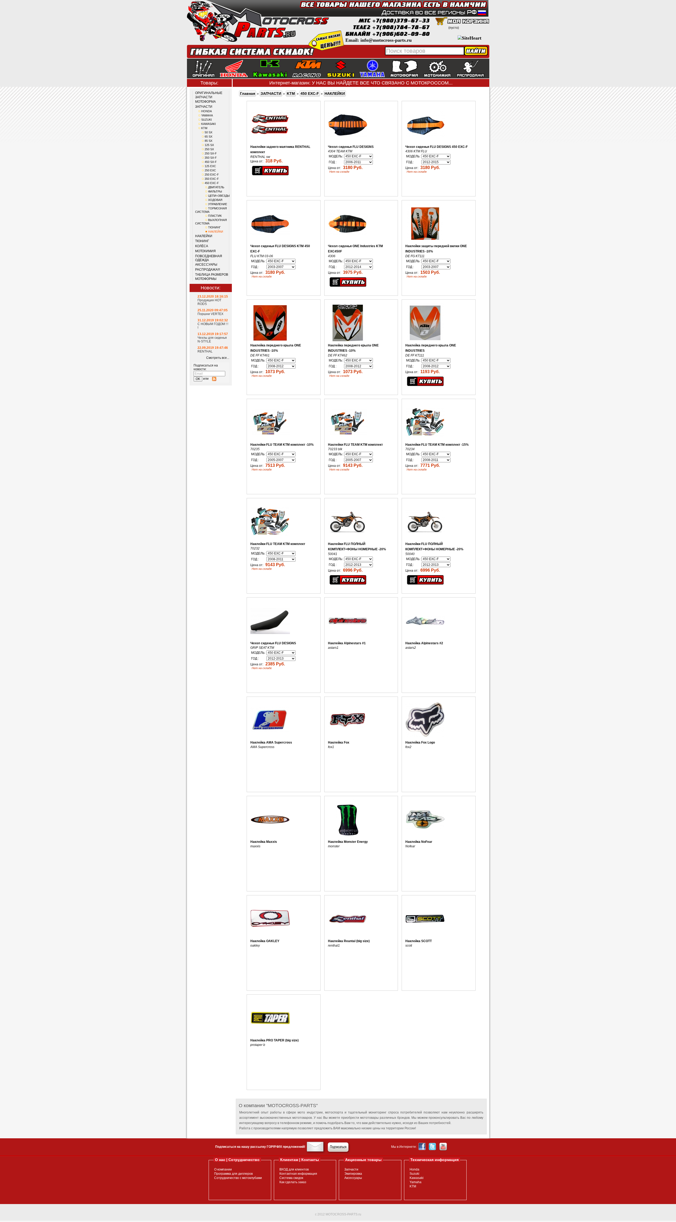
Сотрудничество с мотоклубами (238, 1178)
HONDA (206, 111)
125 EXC (210, 166)
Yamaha (415, 1182)
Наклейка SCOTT (418, 941)
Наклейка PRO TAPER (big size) (274, 1040)
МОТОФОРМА (205, 102)
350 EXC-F (212, 178)
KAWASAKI (208, 123)
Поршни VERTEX (210, 314)
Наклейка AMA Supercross (271, 742)
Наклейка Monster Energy (348, 842)
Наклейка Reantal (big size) (349, 941)
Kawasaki (417, 1178)
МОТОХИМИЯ (205, 251)
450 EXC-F (212, 183)
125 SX (209, 145)
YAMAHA (207, 115)
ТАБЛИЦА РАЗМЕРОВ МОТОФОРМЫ (211, 277)
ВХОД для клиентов (294, 1169)
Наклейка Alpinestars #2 (424, 643)
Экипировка (353, 1174)
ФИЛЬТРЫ (215, 191)
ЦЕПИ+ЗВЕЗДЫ (219, 195)
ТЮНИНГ (214, 227)
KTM (204, 128)
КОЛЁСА (201, 246)
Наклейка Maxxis (263, 842)
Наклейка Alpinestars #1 (347, 643)
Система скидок (291, 1178)
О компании (223, 1169)
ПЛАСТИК (215, 215)
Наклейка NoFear (418, 842)
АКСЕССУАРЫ (206, 264)
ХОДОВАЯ (215, 199)
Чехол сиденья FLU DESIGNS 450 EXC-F (436, 147)
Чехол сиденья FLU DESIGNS (351, 147)
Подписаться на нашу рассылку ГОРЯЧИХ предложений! (260, 1147)
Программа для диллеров (233, 1174)
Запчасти (351, 1169)
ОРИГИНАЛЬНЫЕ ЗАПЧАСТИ (208, 95)
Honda (414, 1169)
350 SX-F (211, 157)
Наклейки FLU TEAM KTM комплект (355, 444)
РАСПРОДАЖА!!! (207, 269)
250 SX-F (211, 153)
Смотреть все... (217, 358)
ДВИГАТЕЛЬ (216, 187)
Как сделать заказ (292, 1182)
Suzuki (414, 1174)
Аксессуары (353, 1178)
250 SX (209, 149)
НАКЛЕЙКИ (215, 231)
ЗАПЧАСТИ (203, 107)
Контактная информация (298, 1174)
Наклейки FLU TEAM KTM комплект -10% (282, 444)
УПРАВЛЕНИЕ (217, 204)
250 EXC (210, 170)
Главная (247, 93)
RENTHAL (205, 351)
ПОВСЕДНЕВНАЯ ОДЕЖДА (208, 258)
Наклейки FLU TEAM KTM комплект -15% (437, 444)
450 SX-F (211, 161)
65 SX (208, 136)
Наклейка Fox (338, 742)
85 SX (208, 140)
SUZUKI (206, 119)
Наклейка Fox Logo (420, 742)
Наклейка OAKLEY (264, 941)
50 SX (208, 132)
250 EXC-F (212, 174)
